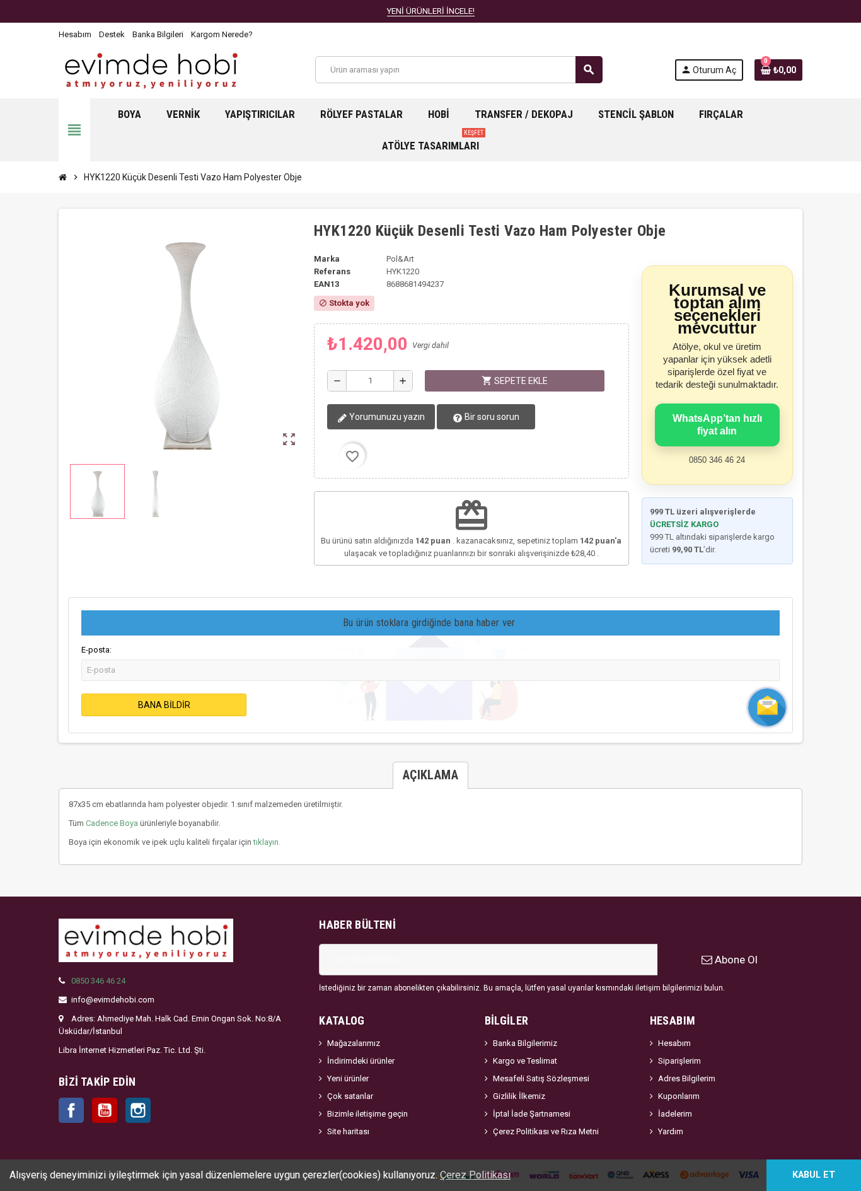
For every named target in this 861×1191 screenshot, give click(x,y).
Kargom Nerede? (222, 34)
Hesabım (75, 34)
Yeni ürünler (348, 1078)
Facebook (71, 1110)
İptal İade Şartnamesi (531, 1113)
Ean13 (326, 284)
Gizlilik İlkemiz (519, 1096)
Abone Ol (735, 959)
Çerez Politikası (475, 1175)
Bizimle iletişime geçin (367, 1113)
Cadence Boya (112, 823)
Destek (112, 34)
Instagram (138, 1110)
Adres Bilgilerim (686, 1078)
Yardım (670, 1131)
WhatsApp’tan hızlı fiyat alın (717, 424)
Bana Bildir (164, 705)
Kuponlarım (679, 1096)
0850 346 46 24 (98, 980)
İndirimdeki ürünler (361, 1061)
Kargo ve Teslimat (525, 1061)
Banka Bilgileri (157, 34)
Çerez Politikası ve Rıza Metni (546, 1131)
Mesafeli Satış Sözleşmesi (541, 1078)
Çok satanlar (350, 1096)
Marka (327, 259)
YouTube (104, 1110)
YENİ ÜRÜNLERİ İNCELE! (431, 11)
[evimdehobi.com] (151, 69)
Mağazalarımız (353, 1043)
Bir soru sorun (491, 417)
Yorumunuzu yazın (386, 417)
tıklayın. (266, 842)
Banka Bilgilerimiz (525, 1043)
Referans (332, 271)
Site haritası (348, 1131)
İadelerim (675, 1113)
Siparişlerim (679, 1061)
